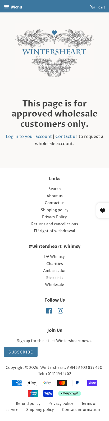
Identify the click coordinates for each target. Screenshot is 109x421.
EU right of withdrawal (54, 231)
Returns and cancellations (54, 224)
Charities (54, 264)
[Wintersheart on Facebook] (49, 312)
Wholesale (54, 285)
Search (54, 189)
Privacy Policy (54, 217)
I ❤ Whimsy (54, 256)
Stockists (54, 278)
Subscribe (20, 352)
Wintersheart (52, 367)
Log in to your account (29, 137)
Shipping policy (55, 210)
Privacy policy (60, 403)
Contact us (66, 137)
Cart (101, 7)
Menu (16, 7)
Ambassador (54, 270)
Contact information (81, 409)
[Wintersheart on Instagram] (60, 312)
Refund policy (28, 403)
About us (55, 196)
